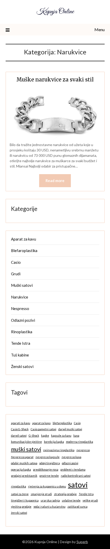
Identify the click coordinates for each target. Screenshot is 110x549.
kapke (45, 435)
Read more (55, 180)
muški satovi (26, 449)
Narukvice (19, 297)
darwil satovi (19, 435)
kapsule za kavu (61, 435)
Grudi (15, 273)
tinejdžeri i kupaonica (25, 500)
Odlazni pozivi (23, 320)
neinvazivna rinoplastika (58, 450)
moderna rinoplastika (79, 441)
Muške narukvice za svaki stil (55, 79)
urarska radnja (50, 500)
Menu (99, 29)
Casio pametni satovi (43, 429)
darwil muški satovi (70, 429)
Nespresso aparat (22, 457)
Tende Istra (20, 343)
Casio (16, 262)
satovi (78, 484)
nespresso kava (71, 457)
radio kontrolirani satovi (76, 475)
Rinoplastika (21, 331)
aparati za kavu (20, 423)
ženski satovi (19, 512)
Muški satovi (22, 285)
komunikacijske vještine (26, 441)
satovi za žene (20, 494)
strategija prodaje (65, 494)
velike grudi (90, 500)
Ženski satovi (22, 366)
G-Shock (34, 435)
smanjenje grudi (41, 494)
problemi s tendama (72, 469)
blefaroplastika (62, 423)
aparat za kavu (41, 423)
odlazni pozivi (70, 463)
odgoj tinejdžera (49, 463)
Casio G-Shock (20, 429)
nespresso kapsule (48, 457)
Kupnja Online (55, 11)
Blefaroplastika (24, 250)
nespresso (83, 450)
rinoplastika (18, 486)
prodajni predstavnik (24, 475)
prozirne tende (49, 475)
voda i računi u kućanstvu (49, 506)
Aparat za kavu (23, 239)
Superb (82, 542)
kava (76, 435)
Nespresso (20, 308)
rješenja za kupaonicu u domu (47, 486)
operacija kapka (21, 469)
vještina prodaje (21, 506)
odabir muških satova (24, 463)
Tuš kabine (20, 355)
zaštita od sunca (77, 506)
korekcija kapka (54, 441)
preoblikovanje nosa (45, 469)
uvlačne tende (71, 500)
